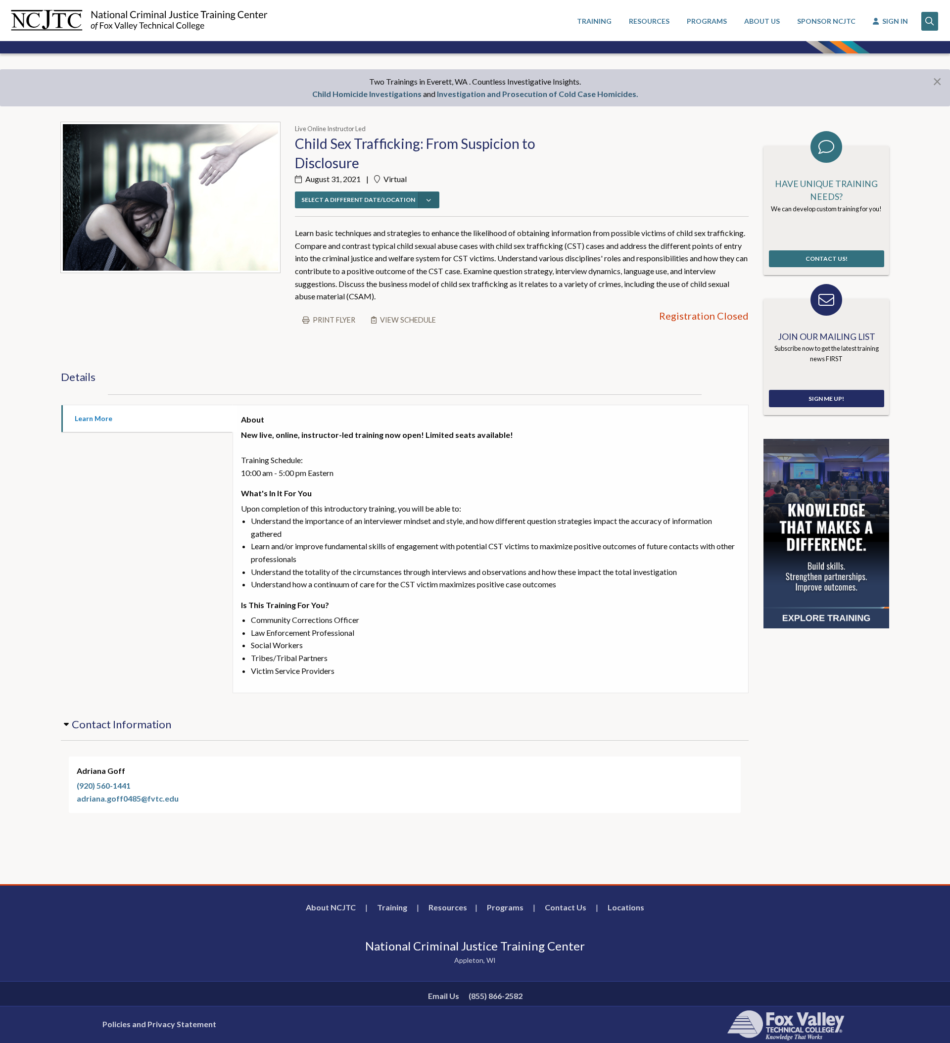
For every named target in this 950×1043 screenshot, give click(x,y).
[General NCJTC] (826, 532)
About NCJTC (331, 907)
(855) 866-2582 (495, 995)
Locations (626, 907)
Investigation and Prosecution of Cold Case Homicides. (537, 93)
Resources (447, 907)
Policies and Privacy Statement (159, 1024)
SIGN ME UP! (826, 398)
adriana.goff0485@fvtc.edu (128, 798)
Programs (505, 907)
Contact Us (565, 907)
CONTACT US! (827, 258)
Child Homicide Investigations (367, 93)
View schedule (408, 320)
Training (392, 907)
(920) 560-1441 (104, 785)
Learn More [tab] (93, 418)
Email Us (443, 995)
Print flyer (334, 320)
